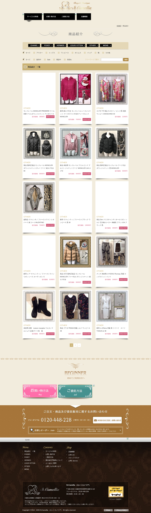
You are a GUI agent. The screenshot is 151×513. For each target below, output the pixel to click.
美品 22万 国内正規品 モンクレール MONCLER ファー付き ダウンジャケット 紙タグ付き (75, 276)
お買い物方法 (50, 454)
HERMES (27, 460)
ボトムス (78, 53)
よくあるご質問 (51, 463)
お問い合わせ (73, 461)
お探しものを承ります (53, 466)
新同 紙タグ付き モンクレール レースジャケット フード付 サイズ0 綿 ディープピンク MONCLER (75, 113)
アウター (39, 53)
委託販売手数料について (54, 460)
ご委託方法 (49, 457)
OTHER (27, 466)
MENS (26, 469)
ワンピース (65, 53)
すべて (28, 53)
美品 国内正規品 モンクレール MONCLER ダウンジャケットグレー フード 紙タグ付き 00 (39, 168)
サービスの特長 (51, 451)
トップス (52, 53)
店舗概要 (71, 452)
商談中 (58, 59)
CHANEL (27, 454)
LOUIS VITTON (29, 463)
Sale (48, 59)
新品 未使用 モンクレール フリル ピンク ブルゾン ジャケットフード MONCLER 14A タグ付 (75, 168)
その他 (107, 53)
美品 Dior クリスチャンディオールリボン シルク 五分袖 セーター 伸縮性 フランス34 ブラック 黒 (112, 222)
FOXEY (27, 457)
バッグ (89, 53)
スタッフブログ (73, 458)
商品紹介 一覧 (29, 451)
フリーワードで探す (92, 59)
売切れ (69, 59)
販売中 (38, 59)
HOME (119, 26)
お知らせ (71, 455)
